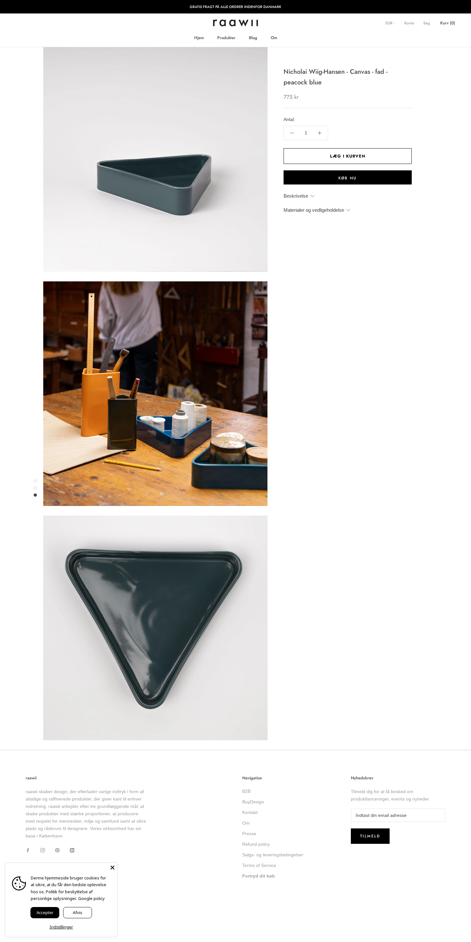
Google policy (91, 898)
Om (274, 38)
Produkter (226, 38)
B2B (246, 791)
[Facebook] (28, 849)
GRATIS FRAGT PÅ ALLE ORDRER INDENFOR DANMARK (235, 6)
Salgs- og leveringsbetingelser (272, 854)
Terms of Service (259, 865)
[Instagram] (42, 849)
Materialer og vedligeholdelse (314, 210)
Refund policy (256, 844)
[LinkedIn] (72, 849)
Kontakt (250, 812)
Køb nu (347, 178)
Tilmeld (370, 836)
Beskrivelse (296, 196)
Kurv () (447, 23)
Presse (249, 833)
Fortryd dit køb (258, 875)
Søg (426, 23)
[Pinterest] (57, 849)
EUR (389, 23)
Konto (409, 23)
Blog (253, 38)
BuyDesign (253, 801)
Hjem (199, 38)
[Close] (112, 867)
